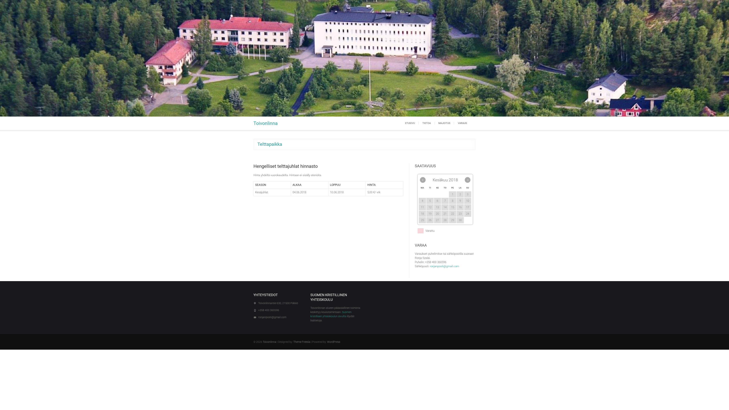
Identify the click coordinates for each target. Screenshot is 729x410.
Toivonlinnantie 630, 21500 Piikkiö (278, 303)
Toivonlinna (265, 123)
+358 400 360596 (268, 310)
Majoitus (444, 123)
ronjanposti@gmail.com (444, 266)
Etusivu (410, 123)
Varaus (462, 123)
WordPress (333, 341)
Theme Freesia (301, 341)
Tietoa (426, 123)
